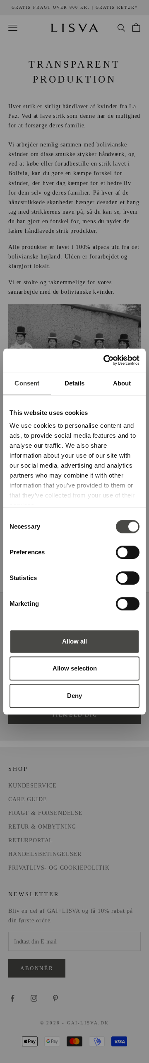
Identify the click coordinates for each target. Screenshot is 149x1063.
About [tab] (122, 383)
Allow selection (75, 668)
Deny (74, 695)
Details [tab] (75, 383)
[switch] (127, 552)
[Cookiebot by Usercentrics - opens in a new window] (105, 360)
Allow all (74, 641)
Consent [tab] (26, 383)
